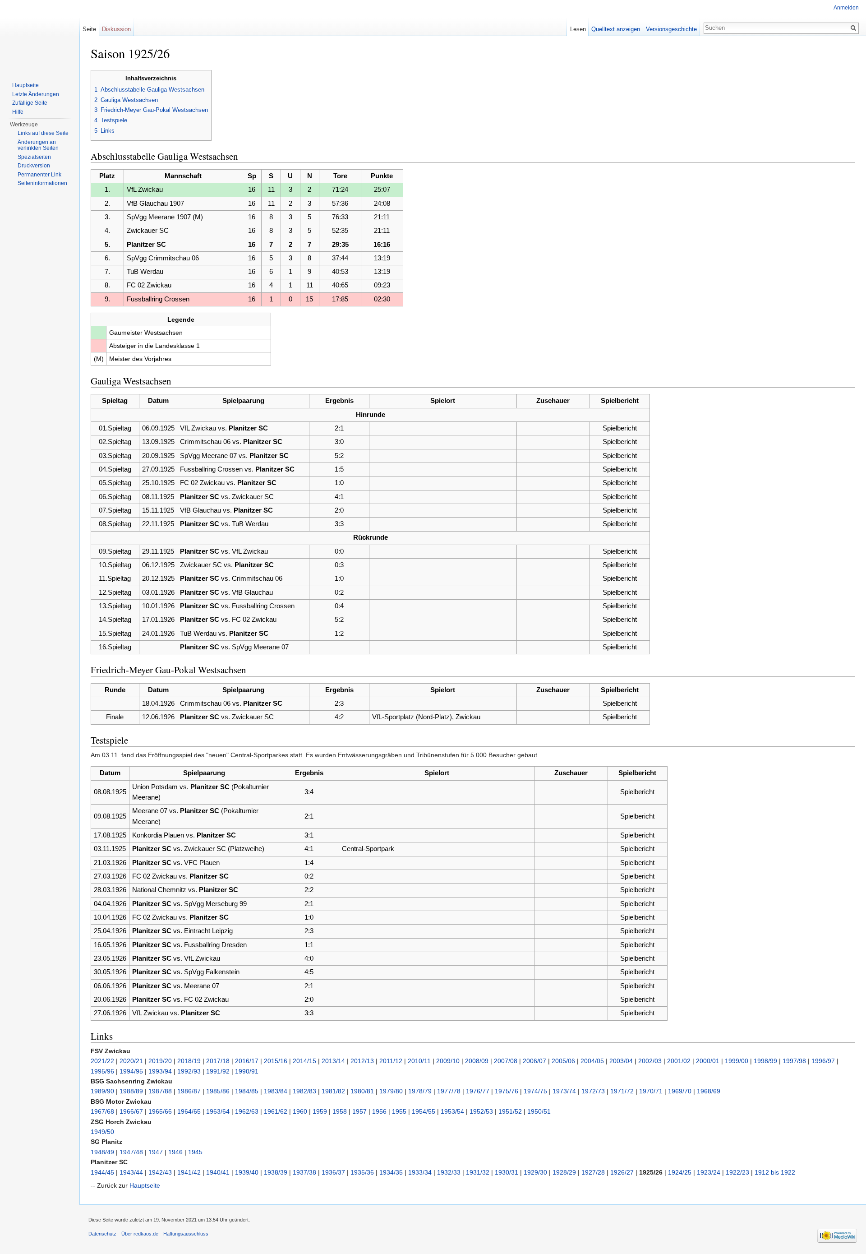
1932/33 (449, 1172)
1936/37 (333, 1172)
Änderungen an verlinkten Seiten (38, 145)
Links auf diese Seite (43, 133)
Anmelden (846, 8)
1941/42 (189, 1172)
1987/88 (160, 1091)
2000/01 (707, 1060)
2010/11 (419, 1060)
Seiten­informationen (42, 183)
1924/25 (679, 1172)
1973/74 (564, 1091)
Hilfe (17, 112)
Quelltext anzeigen (615, 29)
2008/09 (476, 1060)
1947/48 (131, 1152)
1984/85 (246, 1091)
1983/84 (275, 1091)
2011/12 (390, 1060)
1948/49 (102, 1152)
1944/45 (102, 1172)
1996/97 (823, 1060)
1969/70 (679, 1091)
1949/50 (102, 1131)
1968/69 (708, 1091)
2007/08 (505, 1060)
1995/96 (102, 1071)
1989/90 (102, 1091)
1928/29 (564, 1172)
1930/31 (506, 1172)
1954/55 (423, 1111)
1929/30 (535, 1172)
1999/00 (736, 1060)
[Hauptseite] (40, 36)
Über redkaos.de (139, 1233)
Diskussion (116, 29)
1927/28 (593, 1172)
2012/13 (362, 1060)
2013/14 (333, 1060)
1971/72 (622, 1091)
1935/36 (362, 1172)
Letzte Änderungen (35, 94)
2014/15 (304, 1060)
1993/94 (160, 1071)
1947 (155, 1152)
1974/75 (535, 1091)
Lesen (578, 29)
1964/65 (189, 1111)
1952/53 (481, 1111)
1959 (320, 1111)
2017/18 (218, 1060)
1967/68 (102, 1111)
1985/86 (218, 1091)
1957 (359, 1111)
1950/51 (539, 1111)
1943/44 (131, 1172)
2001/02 (679, 1060)
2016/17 (246, 1060)
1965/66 (160, 1111)
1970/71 (651, 1091)
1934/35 (391, 1172)
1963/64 (218, 1111)
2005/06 (563, 1060)
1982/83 (304, 1091)
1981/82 (333, 1091)
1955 (399, 1111)
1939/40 (246, 1172)
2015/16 (275, 1060)
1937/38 (304, 1172)
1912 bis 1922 (775, 1172)
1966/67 (131, 1111)
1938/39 (275, 1172)
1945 (195, 1152)
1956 (379, 1111)
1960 (300, 1111)
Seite (89, 29)
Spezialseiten (34, 157)
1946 (175, 1152)
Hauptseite (144, 1185)
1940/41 (218, 1172)
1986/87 (189, 1091)
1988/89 (131, 1091)
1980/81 (362, 1091)
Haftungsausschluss (185, 1233)
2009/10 (448, 1060)
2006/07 (534, 1060)
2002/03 (650, 1060)
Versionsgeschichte (671, 29)
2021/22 (102, 1060)
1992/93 (189, 1071)
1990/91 (246, 1071)
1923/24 (708, 1172)
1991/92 (218, 1071)
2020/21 (131, 1060)
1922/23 (737, 1172)
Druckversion (34, 165)
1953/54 (452, 1111)
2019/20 (160, 1060)
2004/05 (592, 1060)
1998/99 (765, 1060)
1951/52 (510, 1111)
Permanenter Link (39, 174)
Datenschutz (102, 1233)
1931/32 (477, 1172)
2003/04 (621, 1060)
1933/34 (420, 1172)
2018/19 (189, 1060)
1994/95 (131, 1071)
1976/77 (477, 1091)
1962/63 (246, 1111)
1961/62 (275, 1111)
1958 (339, 1111)
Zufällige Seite (29, 103)
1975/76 (506, 1091)
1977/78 (449, 1091)
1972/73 (593, 1091)
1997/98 (794, 1060)
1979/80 (391, 1091)
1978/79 (420, 1091)
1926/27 (622, 1172)
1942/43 (160, 1172)
